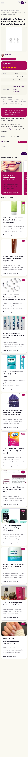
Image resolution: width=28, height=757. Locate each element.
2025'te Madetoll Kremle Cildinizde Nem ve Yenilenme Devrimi (13, 335)
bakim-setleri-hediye (18, 86)
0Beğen (23, 142)
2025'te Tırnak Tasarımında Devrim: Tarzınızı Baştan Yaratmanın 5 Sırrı (12, 641)
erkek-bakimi (16, 91)
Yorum (24, 153)
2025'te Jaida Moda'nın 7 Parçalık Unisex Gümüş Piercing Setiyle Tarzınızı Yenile (14, 297)
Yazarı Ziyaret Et (8, 56)
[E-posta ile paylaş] (14, 136)
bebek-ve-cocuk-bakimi (18, 88)
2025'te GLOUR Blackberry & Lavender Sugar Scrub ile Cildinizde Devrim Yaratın (13, 412)
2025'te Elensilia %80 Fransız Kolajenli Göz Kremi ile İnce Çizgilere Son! (13, 259)
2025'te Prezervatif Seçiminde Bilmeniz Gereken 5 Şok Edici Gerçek (13, 451)
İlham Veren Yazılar (14, 10)
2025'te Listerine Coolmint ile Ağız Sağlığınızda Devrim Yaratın (13, 374)
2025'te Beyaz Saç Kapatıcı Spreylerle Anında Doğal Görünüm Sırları (12, 528)
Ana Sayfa (4, 10)
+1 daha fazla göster (18, 93)
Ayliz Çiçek (8, 54)
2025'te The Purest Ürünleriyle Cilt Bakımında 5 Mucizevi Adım (13, 489)
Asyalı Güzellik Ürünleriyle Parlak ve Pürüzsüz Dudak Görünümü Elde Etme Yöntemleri (10, 179)
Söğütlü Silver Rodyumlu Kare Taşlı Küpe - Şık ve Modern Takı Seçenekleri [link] (13, 13)
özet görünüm (11, 129)
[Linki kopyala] (18, 136)
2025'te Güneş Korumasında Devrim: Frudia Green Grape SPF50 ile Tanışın (13, 220)
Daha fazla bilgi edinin (9, 192)
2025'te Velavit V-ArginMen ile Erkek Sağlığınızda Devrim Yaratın (13, 566)
